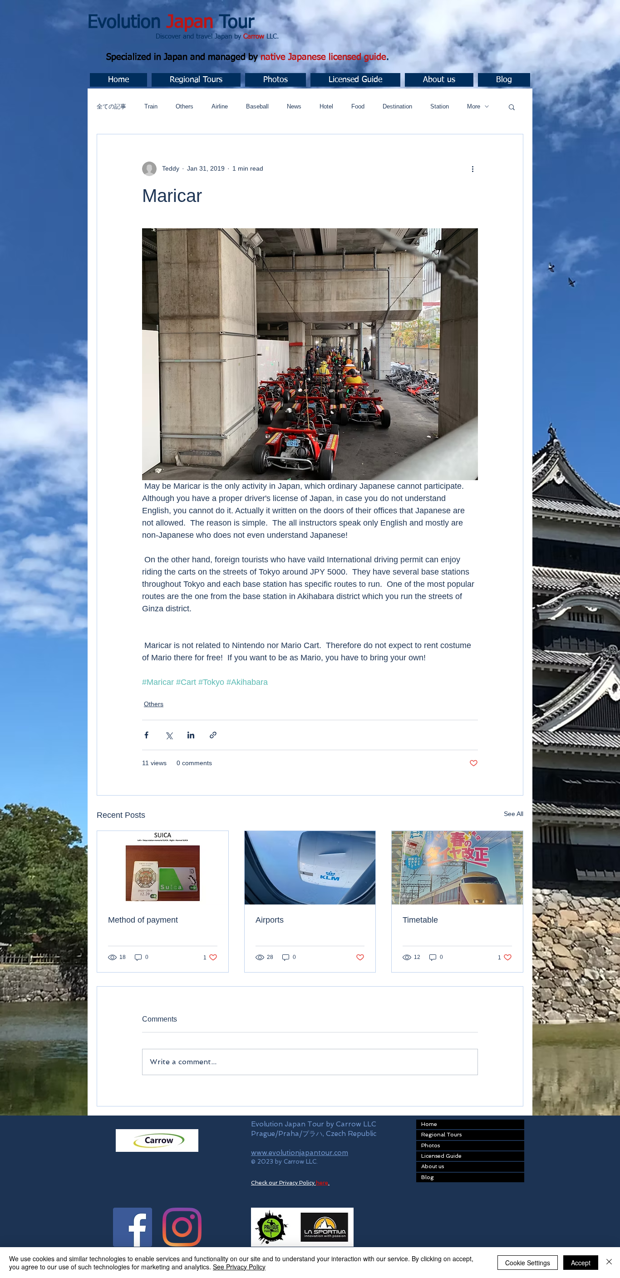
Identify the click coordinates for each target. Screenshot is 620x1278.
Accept (580, 1262)
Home (429, 1124)
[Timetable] (457, 867)
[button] (196, 80)
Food (357, 106)
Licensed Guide (441, 1156)
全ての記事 (111, 106)
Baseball (257, 106)
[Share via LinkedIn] (191, 735)
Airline (220, 106)
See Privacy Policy (239, 1266)
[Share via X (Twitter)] (168, 735)
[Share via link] (213, 735)
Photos (430, 1145)
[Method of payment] (162, 867)
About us (432, 1166)
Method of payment (143, 919)
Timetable (420, 919)
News (294, 106)
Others (184, 106)
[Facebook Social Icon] (132, 1227)
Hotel (326, 106)
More (473, 106)
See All (513, 813)
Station (439, 106)
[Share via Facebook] (146, 735)
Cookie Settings (527, 1262)
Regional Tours (441, 1134)
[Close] (609, 1262)
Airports (270, 919)
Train (150, 106)
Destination (397, 106)
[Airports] (310, 867)
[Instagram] (182, 1227)
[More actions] (472, 168)
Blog (427, 1177)
